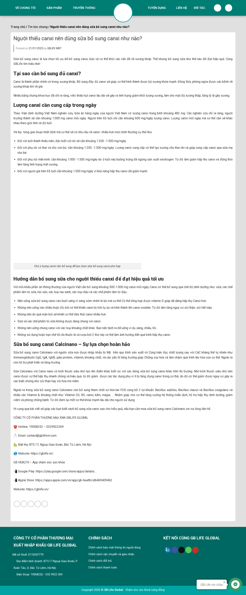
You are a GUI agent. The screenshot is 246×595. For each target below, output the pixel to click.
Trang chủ (18, 27)
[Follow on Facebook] (174, 550)
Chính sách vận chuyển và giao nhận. (111, 554)
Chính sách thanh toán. (102, 567)
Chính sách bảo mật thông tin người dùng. (114, 547)
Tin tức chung (38, 27)
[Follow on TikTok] (181, 550)
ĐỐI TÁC (199, 8)
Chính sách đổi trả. (100, 560)
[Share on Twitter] (24, 504)
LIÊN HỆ (181, 8)
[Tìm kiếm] (217, 8)
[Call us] (188, 550)
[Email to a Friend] (31, 504)
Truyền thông (84, 8)
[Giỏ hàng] (228, 8)
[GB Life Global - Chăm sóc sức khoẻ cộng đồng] (123, 12)
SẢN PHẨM (54, 8)
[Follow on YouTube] (195, 550)
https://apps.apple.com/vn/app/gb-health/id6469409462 (73, 480)
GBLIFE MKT (54, 48)
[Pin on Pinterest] (38, 504)
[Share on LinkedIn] (45, 504)
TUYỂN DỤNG (157, 8)
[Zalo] (168, 550)
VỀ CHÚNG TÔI (25, 8)
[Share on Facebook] (17, 504)
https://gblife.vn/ (37, 489)
